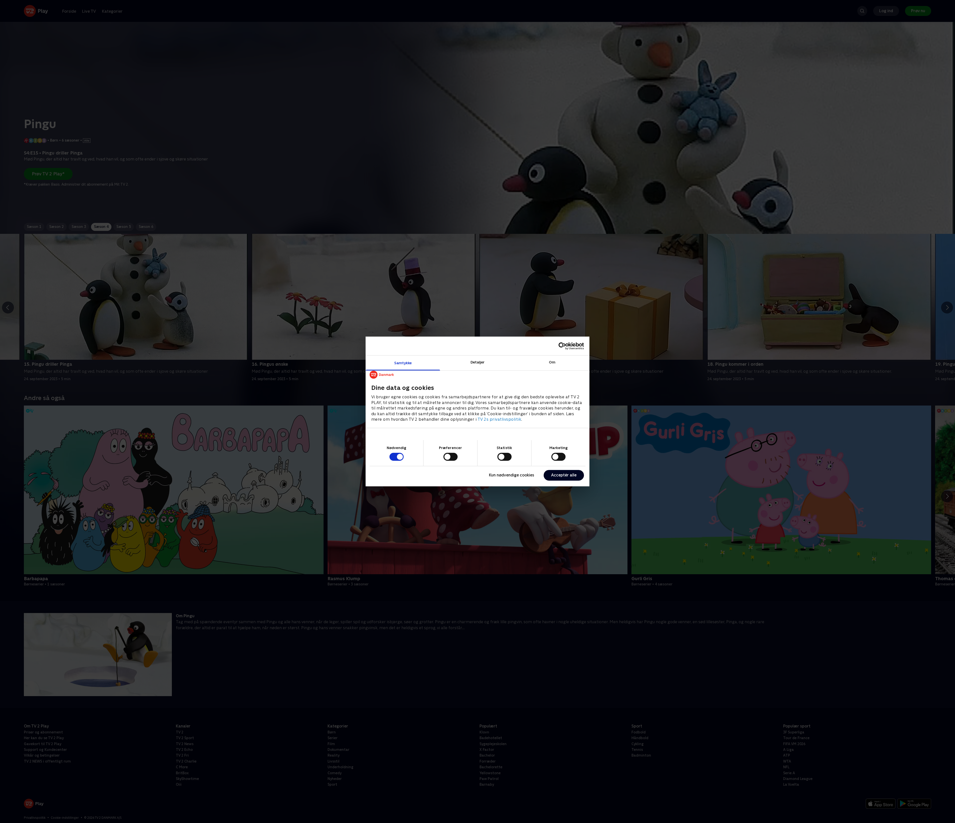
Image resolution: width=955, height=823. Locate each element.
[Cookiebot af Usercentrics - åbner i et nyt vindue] (562, 346)
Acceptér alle (563, 475)
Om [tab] (552, 362)
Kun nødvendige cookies (511, 475)
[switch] (450, 457)
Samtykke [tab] (403, 363)
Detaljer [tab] (478, 362)
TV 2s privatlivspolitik (500, 419)
